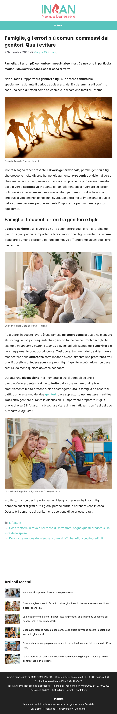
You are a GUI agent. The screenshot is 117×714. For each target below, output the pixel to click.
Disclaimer (80, 708)
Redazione (49, 708)
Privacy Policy (65, 708)
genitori (50, 394)
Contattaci (81, 690)
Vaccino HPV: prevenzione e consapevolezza (48, 592)
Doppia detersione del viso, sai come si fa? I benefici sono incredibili (56, 538)
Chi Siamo (36, 708)
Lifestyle (15, 523)
